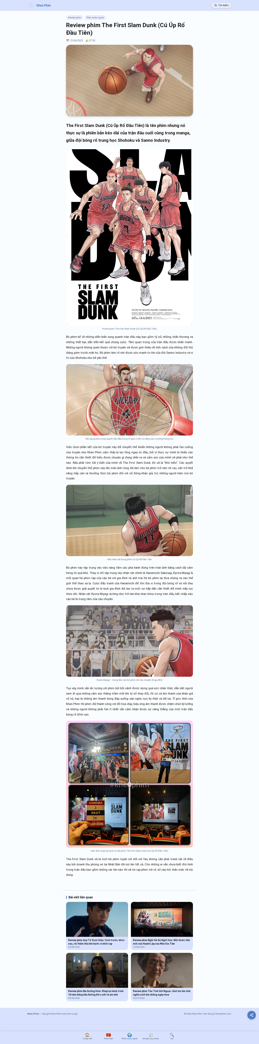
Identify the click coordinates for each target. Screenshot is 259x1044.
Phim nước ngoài (95, 17)
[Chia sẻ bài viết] (251, 1015)
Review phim (74, 17)
